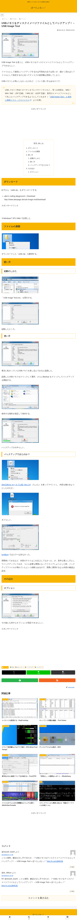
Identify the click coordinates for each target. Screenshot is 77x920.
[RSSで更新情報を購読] (57, 680)
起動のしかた (35, 158)
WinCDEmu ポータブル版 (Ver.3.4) (16, 485)
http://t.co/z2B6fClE (55, 861)
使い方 (30, 155)
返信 (73, 867)
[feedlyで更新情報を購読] (20, 680)
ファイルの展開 (34, 151)
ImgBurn (5, 555)
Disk (13, 667)
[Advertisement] (38, 124)
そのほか (31, 168)
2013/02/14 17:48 (7, 855)
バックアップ (39, 667)
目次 (35, 143)
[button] (63, 672)
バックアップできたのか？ (40, 165)
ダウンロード (33, 148)
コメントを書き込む (38, 898)
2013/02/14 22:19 (7, 875)
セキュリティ (20, 667)
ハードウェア (30, 667)
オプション (34, 172)
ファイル (6, 667)
